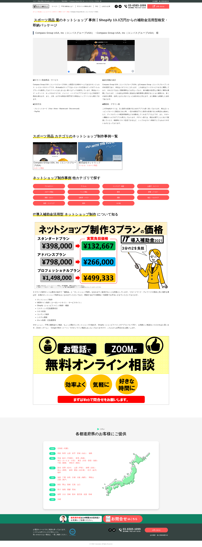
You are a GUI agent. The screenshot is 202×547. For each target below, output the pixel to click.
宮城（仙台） (82, 453)
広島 (74, 484)
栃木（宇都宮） (68, 458)
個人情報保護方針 (164, 1)
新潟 (59, 468)
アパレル (82, 165)
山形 (69, 453)
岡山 (64, 484)
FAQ (96, 6)
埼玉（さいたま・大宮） (66, 460)
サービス (54, 6)
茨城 (59, 458)
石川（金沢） (93, 470)
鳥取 (59, 484)
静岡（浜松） (91, 468)
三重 (64, 477)
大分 (64, 494)
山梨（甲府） (79, 468)
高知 (74, 489)
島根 (69, 484)
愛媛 (69, 489)
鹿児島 (79, 494)
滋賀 (59, 477)
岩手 (74, 453)
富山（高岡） (62, 470)
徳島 (64, 489)
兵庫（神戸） (62, 480)
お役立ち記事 (106, 6)
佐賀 (85, 494)
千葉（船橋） (62, 463)
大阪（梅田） (82, 477)
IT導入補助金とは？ (67, 6)
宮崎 (69, 494)
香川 (59, 489)
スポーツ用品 (38, 168)
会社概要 (155, 1)
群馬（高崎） (81, 458)
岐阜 (71, 470)
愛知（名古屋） (80, 470)
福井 (59, 472)
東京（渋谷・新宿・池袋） (88, 460)
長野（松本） (67, 468)
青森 (59, 453)
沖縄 (59, 499)
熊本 (74, 494)
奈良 (69, 477)
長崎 (90, 494)
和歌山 (91, 477)
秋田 (64, 453)
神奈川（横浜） (75, 463)
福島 (90, 453)
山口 (78, 484)
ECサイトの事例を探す (84, 6)
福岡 (59, 494)
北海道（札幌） (63, 448)
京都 (74, 477)
